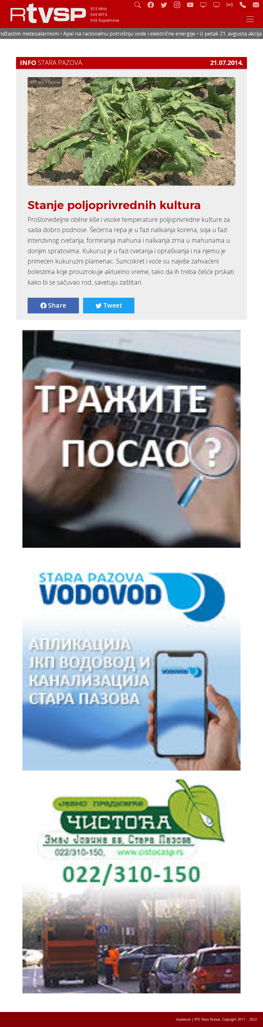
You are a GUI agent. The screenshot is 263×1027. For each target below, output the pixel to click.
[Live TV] (206, 4)
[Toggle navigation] (250, 19)
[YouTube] (193, 4)
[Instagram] (179, 4)
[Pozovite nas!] (245, 4)
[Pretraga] (140, 4)
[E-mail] (256, 4)
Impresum (183, 1019)
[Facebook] (153, 4)
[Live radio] (232, 4)
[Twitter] (166, 4)
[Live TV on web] (219, 4)
